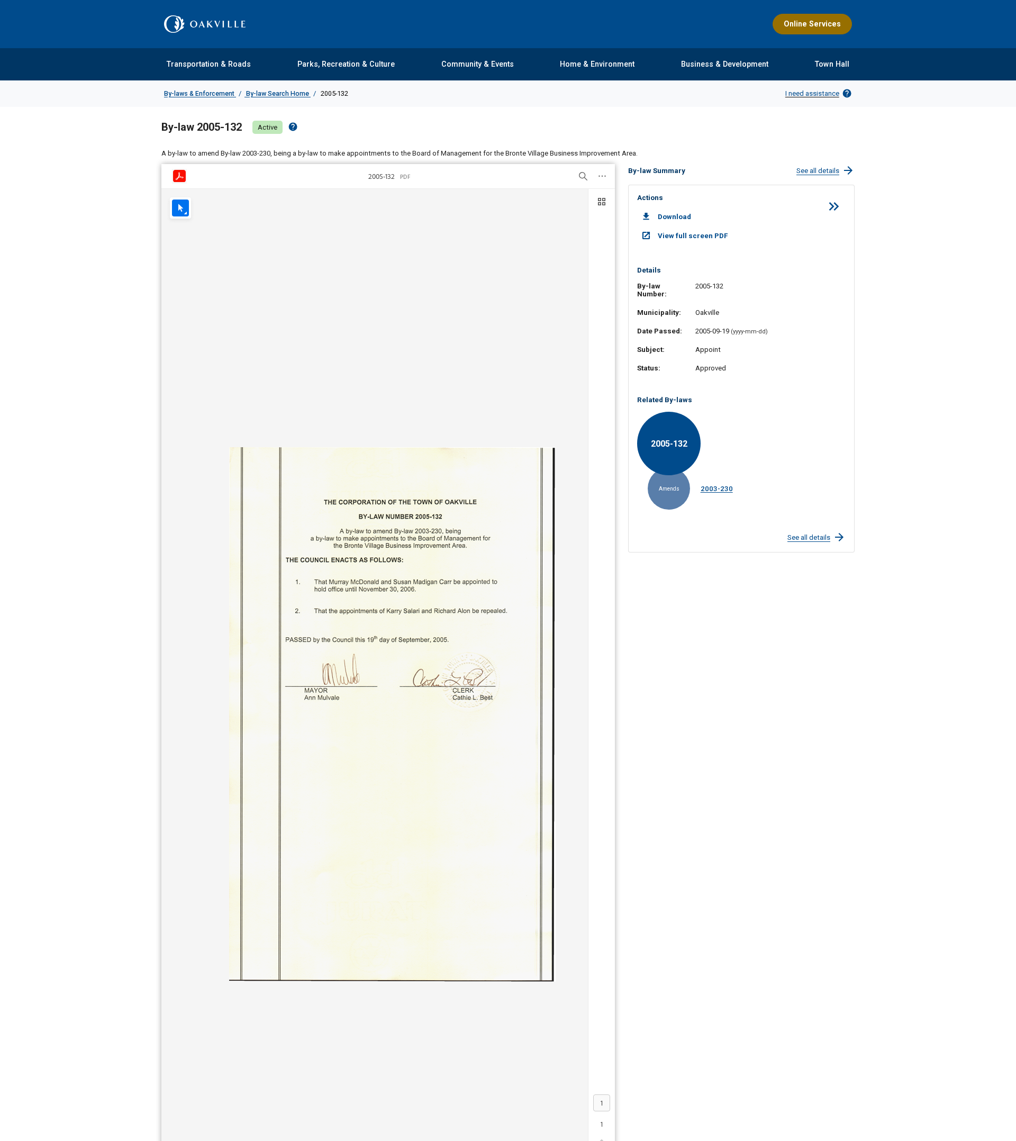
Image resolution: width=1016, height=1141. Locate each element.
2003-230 (717, 489)
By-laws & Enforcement (200, 93)
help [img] (293, 127)
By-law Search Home (277, 93)
